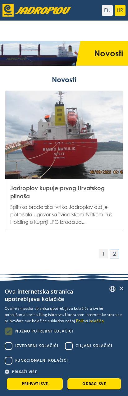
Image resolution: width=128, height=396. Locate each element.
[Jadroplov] (33, 10)
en (107, 10)
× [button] (121, 288)
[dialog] (64, 338)
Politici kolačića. (90, 320)
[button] (64, 371)
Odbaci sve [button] (94, 383)
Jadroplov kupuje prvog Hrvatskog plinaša (64, 161)
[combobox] (112, 289)
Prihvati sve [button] (35, 383)
